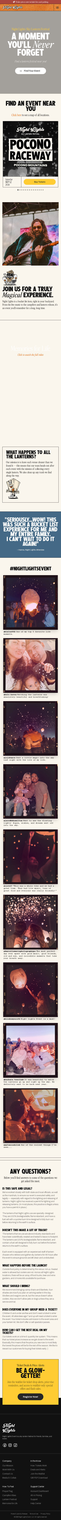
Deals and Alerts (37, 1470)
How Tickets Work (38, 1466)
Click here (16, 115)
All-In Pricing (36, 1495)
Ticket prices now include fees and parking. (32, 2)
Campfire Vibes (9, 1495)
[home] (12, 7)
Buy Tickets (39, 182)
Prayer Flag (7, 1491)
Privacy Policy (45, 1514)
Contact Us (7, 1474)
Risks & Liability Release (19, 1514)
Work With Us (8, 1470)
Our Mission (7, 1466)
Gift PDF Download (39, 1478)
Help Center (35, 1503)
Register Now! (30, 1397)
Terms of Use (34, 1514)
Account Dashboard (39, 1491)
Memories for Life (9, 1503)
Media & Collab (9, 1478)
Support (34, 1499)
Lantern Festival (9, 1499)
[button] (57, 7)
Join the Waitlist (37, 1474)
